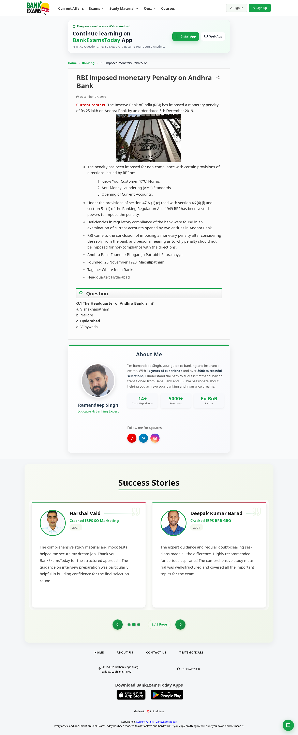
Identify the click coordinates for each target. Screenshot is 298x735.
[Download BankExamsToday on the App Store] (131, 695)
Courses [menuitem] (168, 8)
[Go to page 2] (134, 624)
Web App (215, 36)
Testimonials (191, 652)
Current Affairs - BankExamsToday (156, 721)
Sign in (238, 8)
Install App (188, 36)
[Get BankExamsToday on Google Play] (167, 695)
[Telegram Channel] (143, 438)
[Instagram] (155, 438)
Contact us (156, 652)
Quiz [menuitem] (148, 8)
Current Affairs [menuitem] (71, 8)
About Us (125, 652)
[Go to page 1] (118, 624)
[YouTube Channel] (131, 438)
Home (72, 63)
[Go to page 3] (138, 624)
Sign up (261, 8)
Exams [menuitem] (94, 8)
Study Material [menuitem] (121, 8)
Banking (88, 63)
